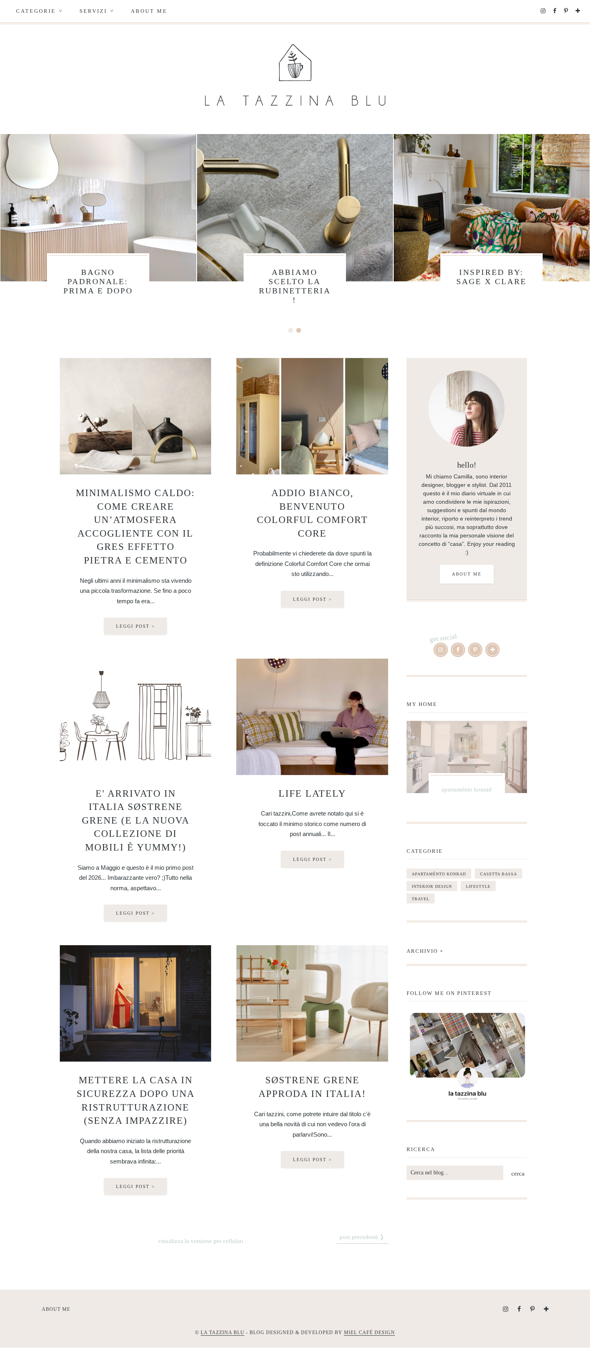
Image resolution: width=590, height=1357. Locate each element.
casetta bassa (498, 874)
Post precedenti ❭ (362, 1237)
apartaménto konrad (439, 874)
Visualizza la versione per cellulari (200, 1241)
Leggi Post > (135, 626)
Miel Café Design (369, 1332)
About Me (149, 11)
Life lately (312, 793)
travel (420, 899)
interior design (432, 886)
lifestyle (478, 886)
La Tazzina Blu (222, 1332)
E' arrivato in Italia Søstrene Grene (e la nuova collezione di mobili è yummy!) (135, 820)
